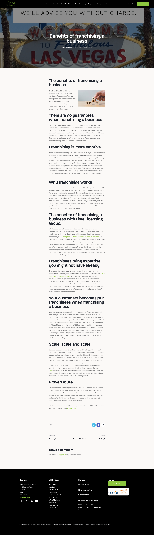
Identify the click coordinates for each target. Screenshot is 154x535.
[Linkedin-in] (31, 501)
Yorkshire (52, 503)
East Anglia (53, 492)
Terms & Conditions (60, 524)
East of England (55, 495)
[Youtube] (36, 501)
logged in (62, 455)
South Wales (53, 497)
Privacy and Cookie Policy (75, 524)
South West (53, 490)
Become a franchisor (77, 30)
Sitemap (107, 524)
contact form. (72, 408)
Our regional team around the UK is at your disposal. (80, 237)
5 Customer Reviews (123, 493)
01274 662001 (25, 497)
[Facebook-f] (22, 501)
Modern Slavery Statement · (94, 524)
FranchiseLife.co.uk (85, 505)
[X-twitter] (26, 501)
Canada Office (83, 495)
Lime (51, 371)
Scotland (52, 508)
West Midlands (54, 500)
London (52, 487)
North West (53, 505)
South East (53, 484)
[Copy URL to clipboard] (103, 425)
